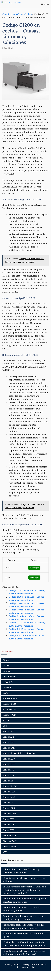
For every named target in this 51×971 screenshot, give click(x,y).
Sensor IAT (8, 780)
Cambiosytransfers (12, 14)
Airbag (6, 660)
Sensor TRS (8, 824)
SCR (5, 725)
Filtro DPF (8, 682)
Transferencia (10, 846)
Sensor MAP (9, 797)
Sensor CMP (9, 747)
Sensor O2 (8, 802)
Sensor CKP (9, 742)
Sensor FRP (8, 769)
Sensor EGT (9, 764)
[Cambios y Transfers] (13, 4)
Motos (6, 720)
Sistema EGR (9, 835)
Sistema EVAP (10, 841)
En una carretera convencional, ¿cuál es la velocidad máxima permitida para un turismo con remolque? (24, 889)
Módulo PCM (9, 709)
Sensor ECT (9, 758)
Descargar (34, 568)
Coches (28, 14)
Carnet (6, 665)
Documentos (9, 676)
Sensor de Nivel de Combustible (19, 753)
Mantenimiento (10, 698)
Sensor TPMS (9, 813)
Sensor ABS (8, 731)
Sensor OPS (9, 808)
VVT (5, 852)
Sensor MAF (9, 791)
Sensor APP (8, 736)
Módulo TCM (9, 714)
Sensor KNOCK (10, 786)
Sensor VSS (8, 830)
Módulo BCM (9, 703)
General (7, 687)
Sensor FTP (8, 775)
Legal (5, 692)
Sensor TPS (8, 819)
